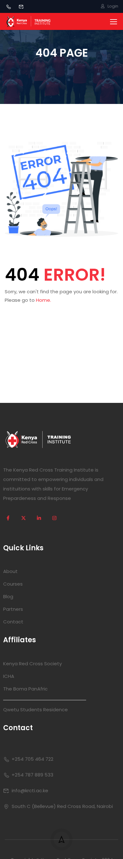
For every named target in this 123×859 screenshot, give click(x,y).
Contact (13, 621)
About (10, 571)
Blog (8, 596)
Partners (13, 609)
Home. (43, 300)
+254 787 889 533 (32, 774)
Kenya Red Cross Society (32, 663)
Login (113, 6)
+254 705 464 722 (32, 759)
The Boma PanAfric (25, 688)
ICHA (8, 676)
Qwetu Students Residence (35, 709)
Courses (13, 584)
